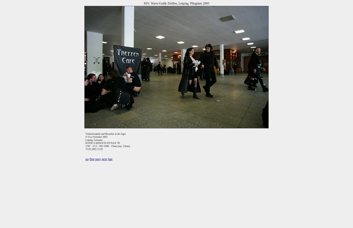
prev (98, 159)
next (104, 159)
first (91, 159)
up (87, 159)
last (110, 159)
